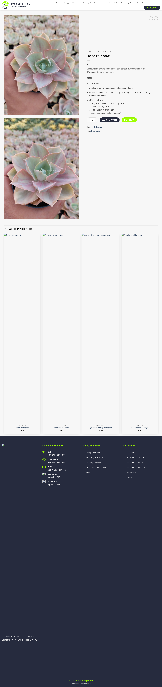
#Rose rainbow (95, 131)
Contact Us (146, 3)
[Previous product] (156, 18)
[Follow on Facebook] (3, 646)
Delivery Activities (90, 3)
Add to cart (109, 120)
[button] (154, 3)
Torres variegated (22, 428)
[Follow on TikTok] (10, 646)
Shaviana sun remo (61, 428)
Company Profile (128, 3)
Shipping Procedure (72, 3)
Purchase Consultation (110, 3)
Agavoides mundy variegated (100, 428)
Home (52, 3)
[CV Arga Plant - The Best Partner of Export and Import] (17, 5)
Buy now (129, 120)
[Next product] (151, 18)
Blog (138, 3)
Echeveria (107, 52)
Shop (58, 3)
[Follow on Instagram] (7, 646)
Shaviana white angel (139, 428)
